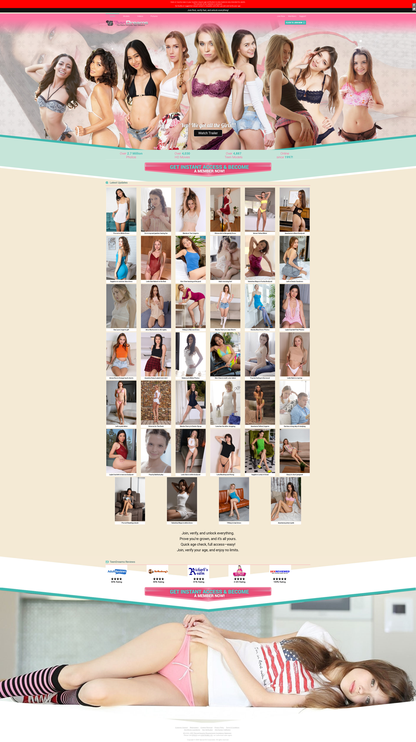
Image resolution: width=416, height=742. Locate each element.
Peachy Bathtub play (156, 474)
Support (302, 16)
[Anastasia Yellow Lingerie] (260, 403)
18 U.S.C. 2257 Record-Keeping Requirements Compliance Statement (207, 733)
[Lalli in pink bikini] (121, 403)
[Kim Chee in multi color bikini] (225, 354)
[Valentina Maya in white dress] (182, 499)
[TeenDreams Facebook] (414, 5)
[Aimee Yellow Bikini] (260, 210)
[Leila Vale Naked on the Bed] (156, 258)
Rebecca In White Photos (191, 378)
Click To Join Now (294, 22)
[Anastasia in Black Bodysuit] (295, 210)
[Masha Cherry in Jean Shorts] (225, 306)
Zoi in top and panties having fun (156, 233)
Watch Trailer (208, 133)
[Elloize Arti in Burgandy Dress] (225, 210)
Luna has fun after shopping (225, 426)
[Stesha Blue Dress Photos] (260, 306)
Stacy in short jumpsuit (294, 474)
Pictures (154, 16)
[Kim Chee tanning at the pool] (191, 258)
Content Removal (206, 727)
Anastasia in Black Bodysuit (295, 233)
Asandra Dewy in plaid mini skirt (156, 378)
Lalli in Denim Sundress (294, 281)
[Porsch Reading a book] (130, 499)
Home (112, 16)
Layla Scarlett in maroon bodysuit (121, 474)
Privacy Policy (219, 727)
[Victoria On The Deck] (156, 403)
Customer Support (181, 727)
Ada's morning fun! (225, 281)
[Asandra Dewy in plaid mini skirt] (156, 354)
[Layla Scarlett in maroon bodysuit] (121, 451)
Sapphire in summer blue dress (121, 281)
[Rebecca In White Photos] (191, 354)
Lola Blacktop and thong (225, 474)
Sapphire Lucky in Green (260, 474)
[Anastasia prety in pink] (286, 499)
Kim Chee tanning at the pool (190, 281)
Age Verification (207, 730)
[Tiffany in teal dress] (234, 499)
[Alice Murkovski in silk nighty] (156, 306)
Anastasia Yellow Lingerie (260, 426)
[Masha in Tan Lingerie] (191, 210)
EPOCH (194, 735)
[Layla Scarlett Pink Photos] (295, 306)
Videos (140, 16)
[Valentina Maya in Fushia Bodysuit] (260, 258)
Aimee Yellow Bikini (260, 233)
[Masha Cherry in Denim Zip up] (191, 403)
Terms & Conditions (232, 727)
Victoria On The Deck (156, 426)
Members (292, 16)
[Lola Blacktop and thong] (225, 451)
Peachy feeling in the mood (260, 378)
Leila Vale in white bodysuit (190, 474)
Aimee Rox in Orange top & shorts (121, 378)
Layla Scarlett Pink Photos (294, 330)
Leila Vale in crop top (294, 378)
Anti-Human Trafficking (222, 730)
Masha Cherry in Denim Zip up (190, 426)
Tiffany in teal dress (234, 523)
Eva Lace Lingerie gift (121, 330)
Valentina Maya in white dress (182, 523)
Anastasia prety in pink (286, 523)
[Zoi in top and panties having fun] (156, 210)
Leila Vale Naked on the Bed (156, 281)
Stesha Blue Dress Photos (260, 330)
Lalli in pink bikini (121, 426)
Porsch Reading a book (130, 523)
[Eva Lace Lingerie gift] (121, 306)
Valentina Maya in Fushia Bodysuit (260, 281)
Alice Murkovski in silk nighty (156, 330)
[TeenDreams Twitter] (414, 9)
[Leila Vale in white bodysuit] (191, 451)
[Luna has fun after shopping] (225, 403)
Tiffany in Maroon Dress (190, 330)
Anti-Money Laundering (192, 730)
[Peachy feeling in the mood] (260, 354)
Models (126, 16)
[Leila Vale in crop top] (295, 354)
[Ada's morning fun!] (225, 258)
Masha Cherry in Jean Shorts (225, 330)
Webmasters (194, 727)
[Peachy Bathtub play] (156, 451)
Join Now (281, 16)
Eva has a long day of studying (295, 426)
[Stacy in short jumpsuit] (295, 451)
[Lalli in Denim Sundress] (295, 258)
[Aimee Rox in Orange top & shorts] (121, 354)
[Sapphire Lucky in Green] (260, 451)
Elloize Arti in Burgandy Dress (225, 233)
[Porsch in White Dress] (121, 210)
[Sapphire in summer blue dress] (121, 258)
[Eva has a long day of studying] (295, 403)
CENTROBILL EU (207, 735)
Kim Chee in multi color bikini (225, 378)
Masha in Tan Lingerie (191, 233)
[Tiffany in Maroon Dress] (191, 306)
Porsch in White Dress (121, 233)
